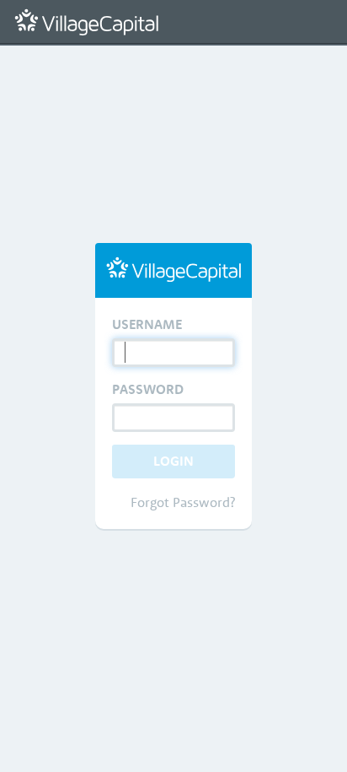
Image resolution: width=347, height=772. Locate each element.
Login (173, 460)
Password (148, 389)
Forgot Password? (183, 502)
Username (147, 324)
